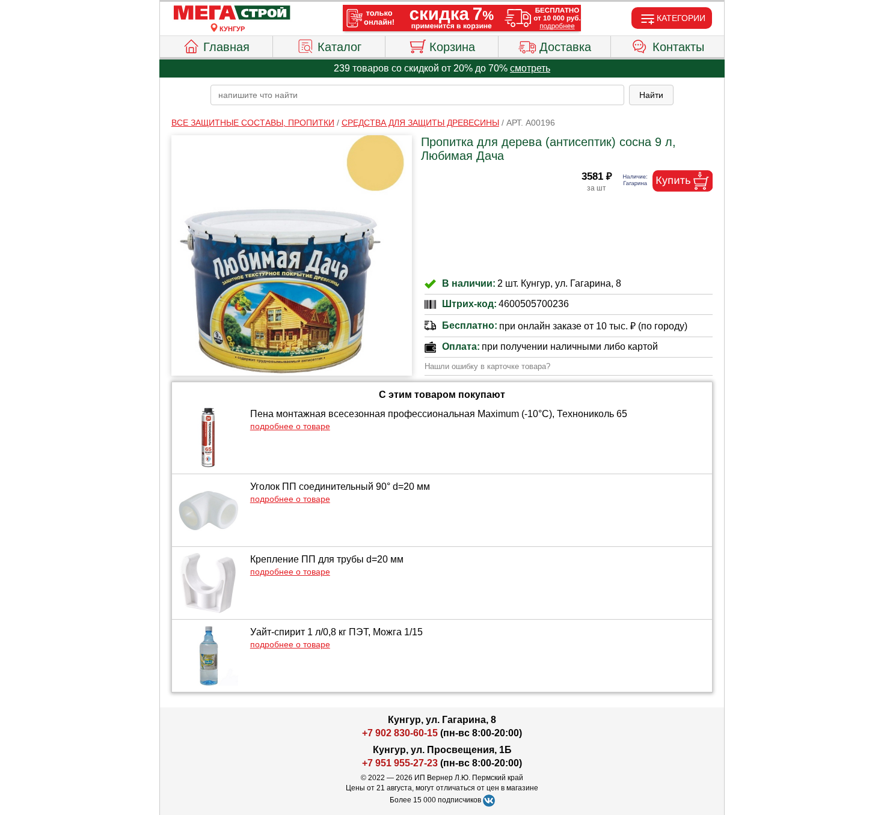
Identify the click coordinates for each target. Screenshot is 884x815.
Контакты (678, 46)
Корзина (452, 46)
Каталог (339, 46)
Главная (226, 46)
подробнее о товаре (290, 426)
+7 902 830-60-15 (400, 733)
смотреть (530, 68)
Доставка (565, 46)
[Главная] (232, 13)
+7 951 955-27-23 (400, 763)
